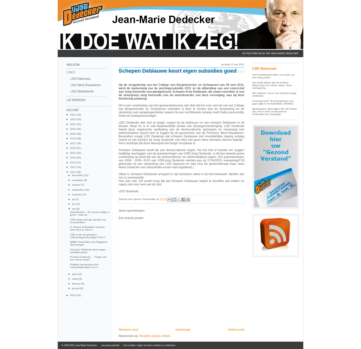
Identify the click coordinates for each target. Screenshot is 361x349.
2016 (73, 148)
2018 (73, 138)
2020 (73, 129)
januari (76, 288)
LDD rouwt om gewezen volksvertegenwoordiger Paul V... (88, 236)
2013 (73, 162)
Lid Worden (76, 100)
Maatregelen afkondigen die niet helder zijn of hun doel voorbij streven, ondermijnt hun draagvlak (274, 111)
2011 (73, 172)
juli (74, 199)
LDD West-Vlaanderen (85, 85)
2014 (73, 157)
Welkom (73, 64)
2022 (73, 119)
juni (74, 204)
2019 (73, 133)
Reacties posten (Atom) (154, 336)
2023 (73, 114)
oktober (76, 184)
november (78, 180)
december (78, 175)
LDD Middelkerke (82, 91)
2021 (73, 124)
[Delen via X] (178, 199)
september (78, 189)
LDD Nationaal (80, 78)
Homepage (183, 329)
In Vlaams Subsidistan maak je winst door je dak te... (87, 228)
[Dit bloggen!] (174, 199)
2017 (73, 143)
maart (75, 278)
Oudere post (236, 329)
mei (74, 208)
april (74, 274)
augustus (77, 194)
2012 (73, 167)
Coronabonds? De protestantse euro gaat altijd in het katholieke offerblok (273, 102)
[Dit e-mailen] (169, 199)
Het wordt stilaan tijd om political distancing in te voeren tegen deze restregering (272, 85)
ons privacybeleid (110, 345)
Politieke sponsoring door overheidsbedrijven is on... (85, 266)
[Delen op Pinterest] (188, 199)
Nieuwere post (128, 329)
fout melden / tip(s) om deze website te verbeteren (149, 345)
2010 (73, 295)
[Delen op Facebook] (183, 199)
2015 (73, 153)
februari (76, 283)
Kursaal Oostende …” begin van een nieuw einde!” (88, 258)
